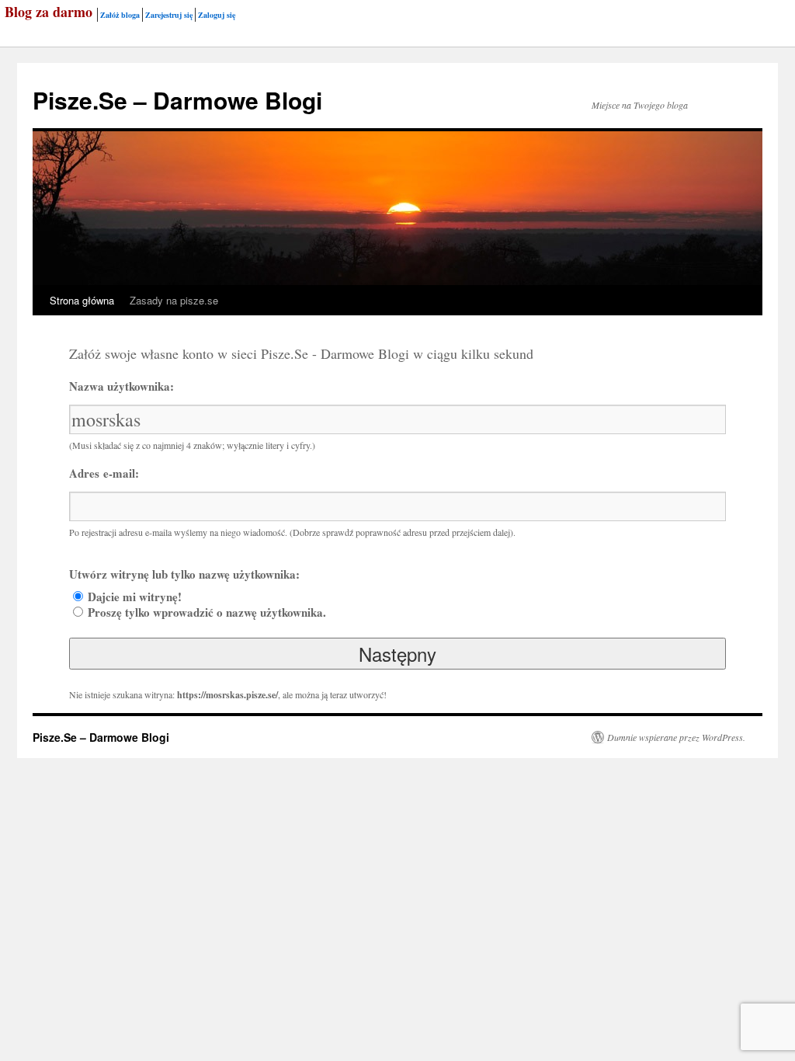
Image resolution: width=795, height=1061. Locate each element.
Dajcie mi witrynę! (135, 596)
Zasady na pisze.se (174, 300)
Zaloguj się (216, 14)
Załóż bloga (120, 14)
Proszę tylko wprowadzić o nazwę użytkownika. (207, 612)
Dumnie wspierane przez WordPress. (676, 737)
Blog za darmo (48, 12)
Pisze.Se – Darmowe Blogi (177, 100)
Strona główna (82, 300)
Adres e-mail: (104, 473)
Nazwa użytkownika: (121, 386)
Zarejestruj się (169, 14)
